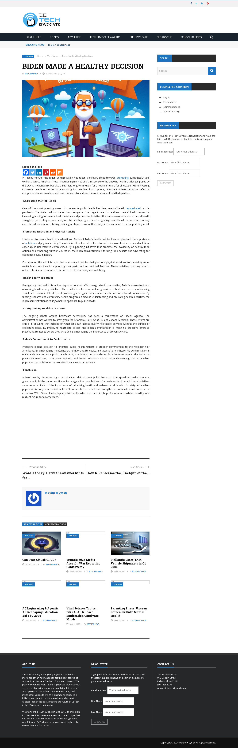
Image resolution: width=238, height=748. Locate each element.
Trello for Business (59, 44)
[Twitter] (32, 172)
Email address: (165, 151)
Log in (166, 97)
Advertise (74, 37)
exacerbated (133, 208)
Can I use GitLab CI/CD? (39, 560)
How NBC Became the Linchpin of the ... (117, 473)
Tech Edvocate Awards (105, 37)
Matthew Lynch (32, 73)
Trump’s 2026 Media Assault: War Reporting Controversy (83, 563)
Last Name (162, 173)
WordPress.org (171, 111)
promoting (122, 177)
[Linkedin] (39, 172)
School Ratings (191, 37)
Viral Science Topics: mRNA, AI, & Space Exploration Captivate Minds (82, 613)
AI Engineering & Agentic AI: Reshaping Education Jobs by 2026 (40, 611)
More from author (55, 524)
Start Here (33, 37)
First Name (162, 162)
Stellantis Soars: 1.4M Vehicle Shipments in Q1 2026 (128, 563)
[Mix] (60, 172)
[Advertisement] (85, 427)
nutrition (30, 243)
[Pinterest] (46, 172)
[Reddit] (53, 172)
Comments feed (171, 106)
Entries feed (169, 102)
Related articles (33, 524)
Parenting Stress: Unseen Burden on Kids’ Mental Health (129, 611)
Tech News (28, 56)
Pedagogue (164, 37)
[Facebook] (26, 172)
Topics (54, 37)
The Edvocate (138, 37)
